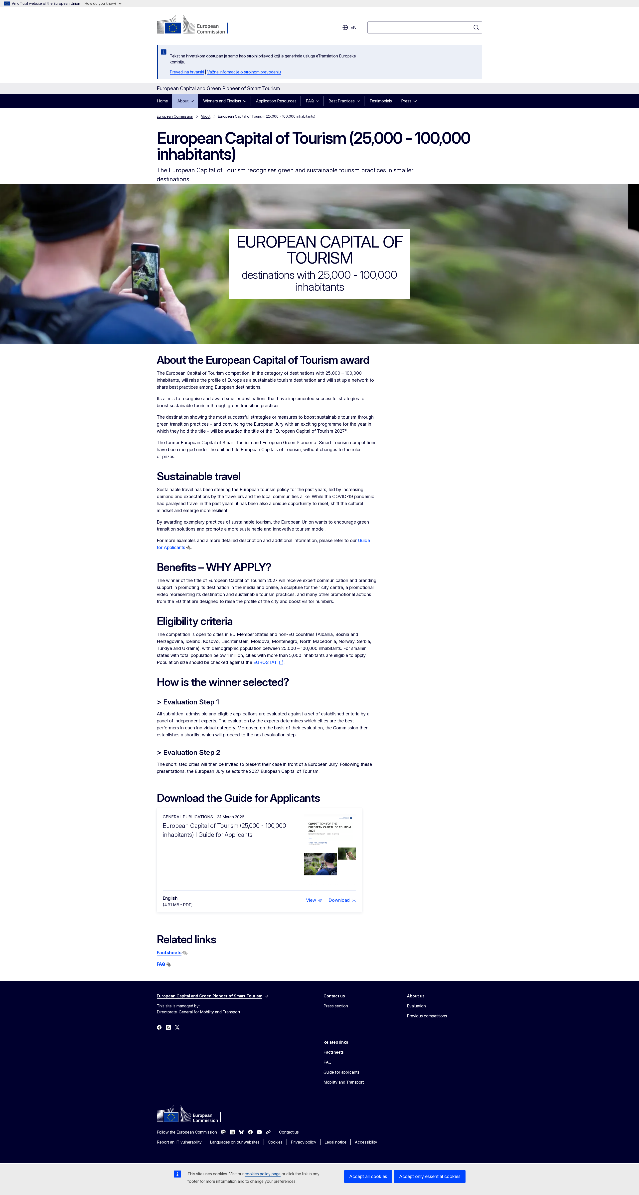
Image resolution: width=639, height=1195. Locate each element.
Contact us (289, 1132)
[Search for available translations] (188, 547)
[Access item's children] (193, 101)
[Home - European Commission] (197, 25)
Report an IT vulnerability (179, 1142)
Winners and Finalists (222, 100)
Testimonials (380, 100)
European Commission (175, 116)
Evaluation (416, 1005)
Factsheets (169, 952)
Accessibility (366, 1142)
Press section (335, 1005)
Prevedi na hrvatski (187, 71)
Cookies (275, 1142)
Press (406, 100)
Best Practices (341, 100)
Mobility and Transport (343, 1082)
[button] (314, 900)
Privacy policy (303, 1142)
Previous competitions (427, 1015)
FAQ (310, 100)
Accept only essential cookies (430, 1176)
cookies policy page (263, 1173)
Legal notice (335, 1142)
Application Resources (276, 100)
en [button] (353, 27)
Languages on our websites (235, 1142)
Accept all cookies (368, 1176)
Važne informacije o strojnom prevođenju (244, 71)
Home (162, 100)
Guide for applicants (341, 1072)
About (182, 100)
